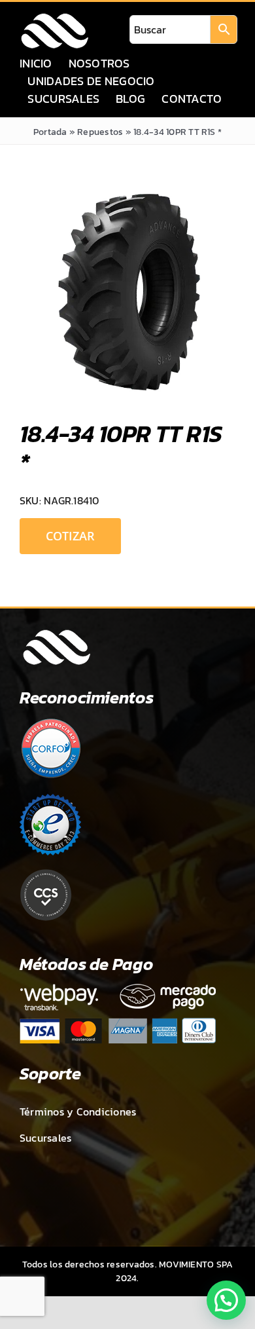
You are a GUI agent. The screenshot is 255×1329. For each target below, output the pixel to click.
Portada (50, 132)
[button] (226, 1300)
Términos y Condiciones (78, 1111)
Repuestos (100, 132)
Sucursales (45, 1138)
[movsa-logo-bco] (55, 17)
